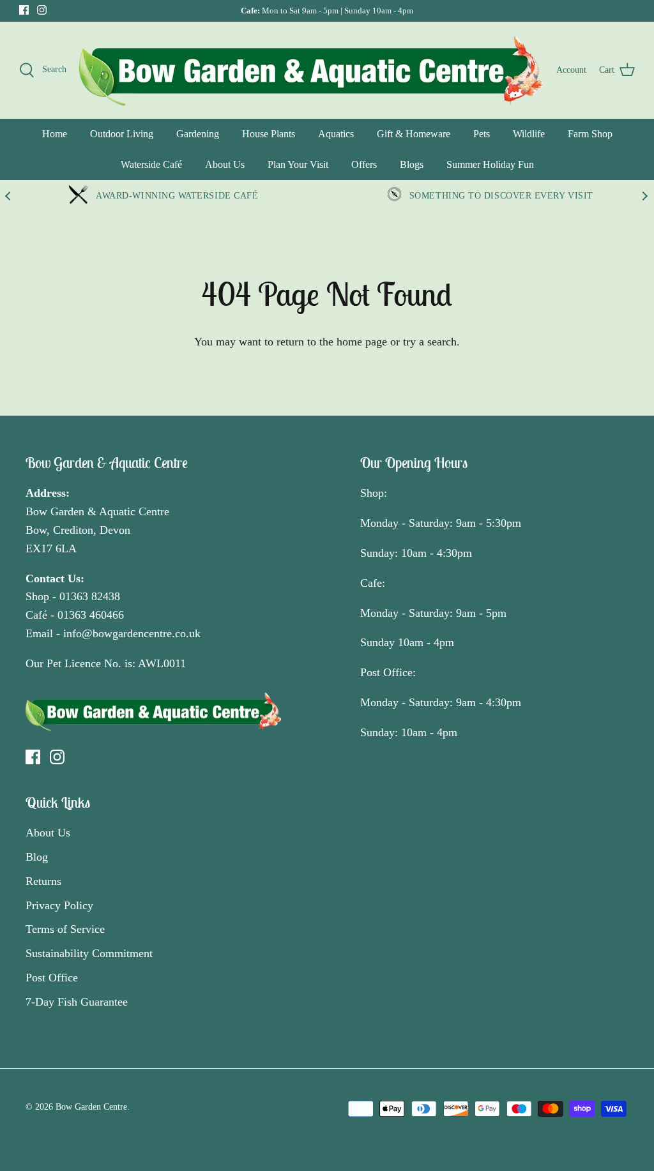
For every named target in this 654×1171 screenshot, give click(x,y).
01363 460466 (90, 614)
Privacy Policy (59, 905)
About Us (225, 164)
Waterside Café (151, 164)
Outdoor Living (121, 133)
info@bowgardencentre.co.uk (132, 633)
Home (54, 133)
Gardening (197, 133)
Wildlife (529, 133)
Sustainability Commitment (89, 953)
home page (362, 341)
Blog (37, 856)
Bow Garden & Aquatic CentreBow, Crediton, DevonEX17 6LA (97, 530)
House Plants (268, 133)
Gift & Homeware (413, 133)
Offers (364, 164)
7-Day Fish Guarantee (77, 1001)
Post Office (52, 977)
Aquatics (336, 133)
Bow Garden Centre (91, 1107)
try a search (430, 341)
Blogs (411, 164)
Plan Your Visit (298, 164)
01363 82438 (89, 596)
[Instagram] (42, 10)
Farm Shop (590, 133)
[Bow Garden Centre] (311, 70)
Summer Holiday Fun (490, 164)
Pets (481, 133)
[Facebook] (24, 10)
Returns (43, 881)
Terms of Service (65, 929)
